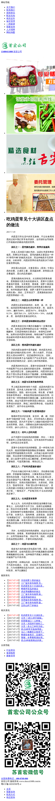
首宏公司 (11, 51)
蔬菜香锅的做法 (28, 597)
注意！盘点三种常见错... (32, 626)
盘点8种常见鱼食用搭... (32, 629)
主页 (8, 789)
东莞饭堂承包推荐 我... (31, 600)
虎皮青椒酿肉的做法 (30, 591)
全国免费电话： (14, 778)
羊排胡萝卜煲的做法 (30, 580)
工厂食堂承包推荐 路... (31, 594)
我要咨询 (10, 792)
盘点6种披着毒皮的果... (32, 640)
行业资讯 (10, 650)
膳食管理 (10, 656)
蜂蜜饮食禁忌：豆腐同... (32, 635)
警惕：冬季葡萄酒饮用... (32, 637)
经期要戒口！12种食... (31, 621)
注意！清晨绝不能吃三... (32, 623)
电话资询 (10, 797)
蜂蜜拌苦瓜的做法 (29, 589)
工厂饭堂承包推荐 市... (31, 583)
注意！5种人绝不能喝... (32, 618)
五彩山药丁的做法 (29, 605)
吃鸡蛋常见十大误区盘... (32, 586)
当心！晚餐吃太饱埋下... (32, 632)
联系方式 (10, 794)
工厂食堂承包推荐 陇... (31, 603)
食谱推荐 (10, 653)
